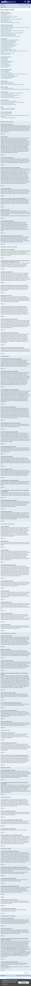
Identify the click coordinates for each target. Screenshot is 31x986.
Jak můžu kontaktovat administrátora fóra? (8, 117)
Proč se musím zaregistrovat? (6, 13)
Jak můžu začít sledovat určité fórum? (7, 103)
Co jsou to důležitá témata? (5, 64)
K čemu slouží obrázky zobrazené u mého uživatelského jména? (12, 32)
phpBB (16, 301)
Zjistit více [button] (4, 984)
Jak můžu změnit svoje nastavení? (7, 26)
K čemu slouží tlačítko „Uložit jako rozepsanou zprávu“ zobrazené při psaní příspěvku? (14, 51)
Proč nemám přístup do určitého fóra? (7, 46)
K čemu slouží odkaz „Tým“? (6, 78)
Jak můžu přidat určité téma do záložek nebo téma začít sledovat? (12, 102)
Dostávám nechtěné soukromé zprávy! (7, 83)
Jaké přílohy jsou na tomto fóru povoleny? (8, 108)
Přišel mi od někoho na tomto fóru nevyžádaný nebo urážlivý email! (12, 84)
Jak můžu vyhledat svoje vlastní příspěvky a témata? (10, 97)
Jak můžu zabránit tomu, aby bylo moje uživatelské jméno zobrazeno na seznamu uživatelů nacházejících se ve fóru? (15, 28)
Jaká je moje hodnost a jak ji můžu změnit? (8, 35)
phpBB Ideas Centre (5, 932)
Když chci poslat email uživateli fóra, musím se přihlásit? (10, 36)
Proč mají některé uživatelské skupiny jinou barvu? (10, 76)
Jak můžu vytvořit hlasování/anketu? (7, 43)
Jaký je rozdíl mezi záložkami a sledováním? (8, 101)
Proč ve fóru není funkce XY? (6, 114)
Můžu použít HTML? (4, 59)
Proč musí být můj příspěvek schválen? (8, 53)
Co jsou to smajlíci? (4, 60)
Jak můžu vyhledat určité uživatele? (7, 96)
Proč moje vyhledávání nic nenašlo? (7, 94)
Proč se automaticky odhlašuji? (6, 21)
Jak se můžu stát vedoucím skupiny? (7, 75)
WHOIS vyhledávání (24, 943)
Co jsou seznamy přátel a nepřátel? (7, 88)
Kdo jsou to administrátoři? (5, 70)
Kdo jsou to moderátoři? (5, 71)
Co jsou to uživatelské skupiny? (6, 72)
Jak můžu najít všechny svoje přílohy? (7, 109)
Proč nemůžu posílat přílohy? (6, 47)
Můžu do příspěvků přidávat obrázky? (7, 61)
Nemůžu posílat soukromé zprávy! (7, 82)
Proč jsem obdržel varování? (6, 48)
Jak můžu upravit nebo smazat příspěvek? (8, 41)
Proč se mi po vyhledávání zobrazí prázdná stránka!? (10, 95)
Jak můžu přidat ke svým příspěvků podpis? (8, 42)
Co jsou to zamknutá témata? (6, 65)
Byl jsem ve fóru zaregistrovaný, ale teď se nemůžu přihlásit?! (11, 19)
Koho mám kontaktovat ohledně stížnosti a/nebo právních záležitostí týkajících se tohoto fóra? (15, 116)
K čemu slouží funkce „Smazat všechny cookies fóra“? (10, 22)
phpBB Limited (14, 921)
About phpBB (19, 923)
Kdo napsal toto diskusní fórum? (6, 113)
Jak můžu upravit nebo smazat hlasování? (8, 45)
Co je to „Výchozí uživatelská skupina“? (8, 77)
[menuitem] (3, 5)
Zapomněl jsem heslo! (4, 20)
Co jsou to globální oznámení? (6, 62)
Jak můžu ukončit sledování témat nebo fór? (8, 104)
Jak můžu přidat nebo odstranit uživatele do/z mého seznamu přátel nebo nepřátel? (15, 89)
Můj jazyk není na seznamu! (6, 31)
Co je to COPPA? (4, 14)
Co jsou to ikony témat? (5, 66)
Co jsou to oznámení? (4, 63)
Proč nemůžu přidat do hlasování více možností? (9, 44)
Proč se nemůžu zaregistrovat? (6, 15)
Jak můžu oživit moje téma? (5, 54)
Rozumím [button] (23, 982)
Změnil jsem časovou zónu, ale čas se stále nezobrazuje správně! (12, 30)
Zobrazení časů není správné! (6, 29)
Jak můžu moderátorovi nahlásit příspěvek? (8, 49)
